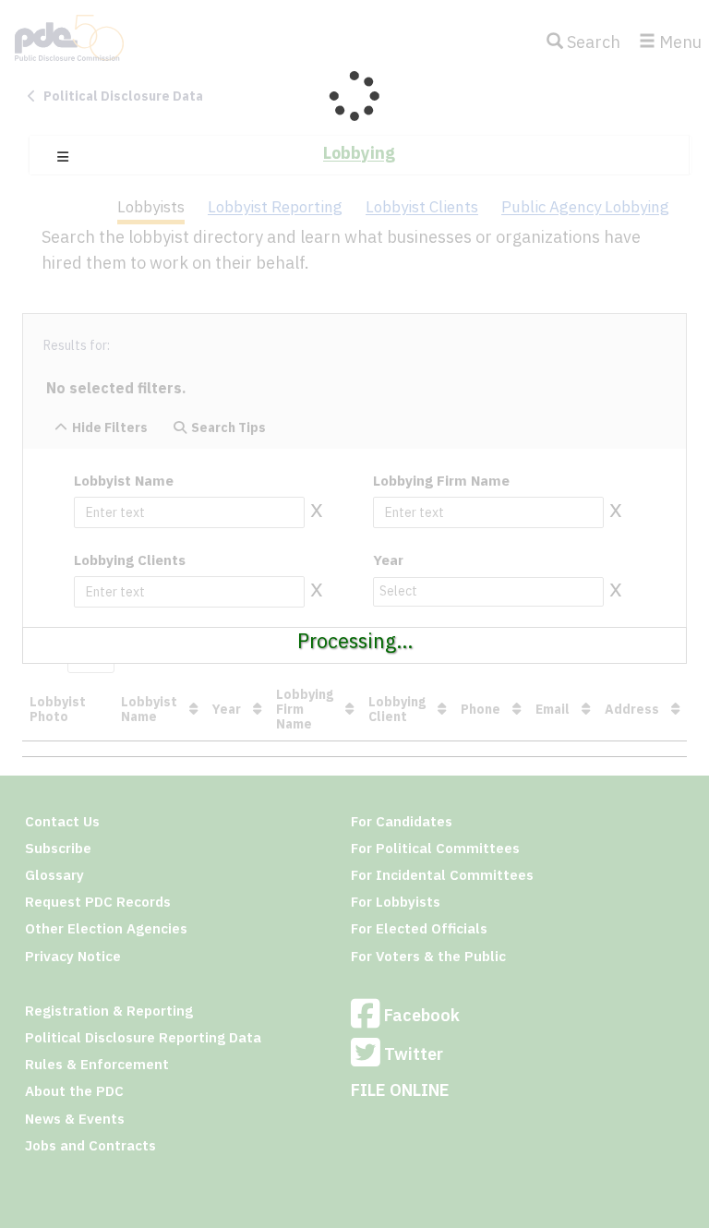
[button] (62, 157)
